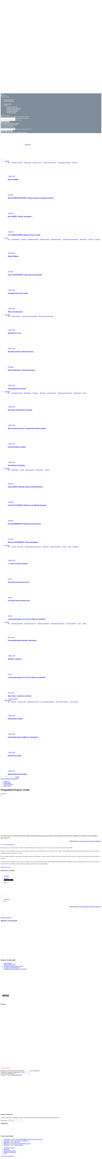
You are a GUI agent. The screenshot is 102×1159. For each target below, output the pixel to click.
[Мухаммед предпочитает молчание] (16, 405)
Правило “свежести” (15, 659)
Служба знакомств (9, 101)
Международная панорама (46, 316)
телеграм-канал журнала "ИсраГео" (91, 841)
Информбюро (27, 393)
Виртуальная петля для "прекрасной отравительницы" (27, 428)
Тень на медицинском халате (22, 1143)
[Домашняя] (4, 159)
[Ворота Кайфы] (16, 174)
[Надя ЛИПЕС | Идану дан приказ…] (16, 211)
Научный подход (51, 393)
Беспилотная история (15, 718)
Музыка (64, 546)
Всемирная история (16, 393)
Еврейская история (33, 239)
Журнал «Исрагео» (12, 107)
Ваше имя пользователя (21, 118)
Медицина (43, 393)
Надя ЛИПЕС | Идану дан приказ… (20, 216)
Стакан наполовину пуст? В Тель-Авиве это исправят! (27, 619)
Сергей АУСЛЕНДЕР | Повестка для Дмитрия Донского (27, 505)
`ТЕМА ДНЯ (11, 176)
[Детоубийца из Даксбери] (16, 460)
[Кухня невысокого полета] (16, 384)
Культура (7, 545)
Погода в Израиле (9, 99)
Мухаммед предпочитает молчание (20, 410)
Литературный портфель (47, 701)
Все (9, 162)
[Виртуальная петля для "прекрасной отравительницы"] (16, 423)
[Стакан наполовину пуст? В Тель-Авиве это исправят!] (16, 614)
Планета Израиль (8, 784)
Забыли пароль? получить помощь (10, 123)
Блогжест (13, 701)
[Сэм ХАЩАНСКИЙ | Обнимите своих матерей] (16, 230)
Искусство (20, 546)
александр (6, 1140)
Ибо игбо (17, 1142)
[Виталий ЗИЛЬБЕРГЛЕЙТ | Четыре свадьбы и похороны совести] (16, 193)
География (7, 314)
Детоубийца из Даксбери (16, 465)
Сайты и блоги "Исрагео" (14, 108)
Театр (69, 546)
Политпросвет (39, 470)
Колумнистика (30, 470)
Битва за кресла (19, 1145)
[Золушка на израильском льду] (16, 577)
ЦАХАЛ (47, 470)
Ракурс (85, 393)
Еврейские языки (44, 239)
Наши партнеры (11, 112)
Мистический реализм (62, 701)
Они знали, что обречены (22, 1140)
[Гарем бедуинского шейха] (16, 442)
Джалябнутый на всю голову (18, 293)
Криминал (35, 393)
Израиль (7, 161)
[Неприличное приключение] (16, 769)
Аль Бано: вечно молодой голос (19, 600)
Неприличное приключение (17, 774)
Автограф (10, 194)
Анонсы (13, 546)
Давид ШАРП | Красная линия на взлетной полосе (25, 487)
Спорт (79, 623)
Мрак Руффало (13, 256)
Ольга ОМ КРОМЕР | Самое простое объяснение (25, 275)
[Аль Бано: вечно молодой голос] (16, 596)
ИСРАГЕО (11, 1156)
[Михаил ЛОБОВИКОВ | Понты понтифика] (16, 537)
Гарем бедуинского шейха (17, 447)
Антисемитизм (15, 239)
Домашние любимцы (17, 623)
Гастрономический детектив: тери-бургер (22, 640)
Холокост (97, 239)
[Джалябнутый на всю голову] (16, 288)
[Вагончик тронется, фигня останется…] (16, 347)
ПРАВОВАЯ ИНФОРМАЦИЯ (9, 124)
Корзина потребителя (43, 623)
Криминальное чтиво (33, 701)
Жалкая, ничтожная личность (12, 998)
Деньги (22, 470)
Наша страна (27, 162)
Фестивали (76, 546)
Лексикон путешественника (29, 316)
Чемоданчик (8, 700)
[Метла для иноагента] (16, 307)
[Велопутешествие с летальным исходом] (16, 365)
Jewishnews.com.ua (5, 867)
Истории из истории (17, 162)
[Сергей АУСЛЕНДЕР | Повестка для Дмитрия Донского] (16, 500)
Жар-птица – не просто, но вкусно (19, 696)
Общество (7, 391)
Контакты (6, 1149)
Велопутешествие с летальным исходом (21, 370)
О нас (5, 105)
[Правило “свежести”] (16, 654)
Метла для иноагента (15, 311)
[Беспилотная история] (16, 714)
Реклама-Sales (7, 104)
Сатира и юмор (73, 701)
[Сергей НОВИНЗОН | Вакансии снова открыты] (16, 519)
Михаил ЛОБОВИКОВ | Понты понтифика (23, 542)
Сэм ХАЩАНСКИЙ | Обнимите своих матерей (24, 235)
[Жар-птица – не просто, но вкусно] (16, 691)
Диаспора (23, 239)
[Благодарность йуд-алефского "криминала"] (16, 732)
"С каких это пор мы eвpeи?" (18, 563)
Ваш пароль (18, 120)
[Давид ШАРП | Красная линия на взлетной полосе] (16, 482)
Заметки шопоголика (30, 623)
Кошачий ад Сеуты (14, 333)
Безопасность (15, 470)
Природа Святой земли (49, 162)
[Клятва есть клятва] (16, 751)
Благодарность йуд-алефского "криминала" (23, 737)
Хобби (84, 623)
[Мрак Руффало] (16, 251)
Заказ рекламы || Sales (9, 1150)
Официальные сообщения (65, 393)
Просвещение (77, 393)
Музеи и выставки (55, 546)
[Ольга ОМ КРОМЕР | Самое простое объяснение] (16, 270)
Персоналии (83, 239)
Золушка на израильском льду (18, 582)
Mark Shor (6, 1142)
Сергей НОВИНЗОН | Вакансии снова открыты (24, 524)
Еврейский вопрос (56, 239)
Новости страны (37, 162)
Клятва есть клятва (14, 755)
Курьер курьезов (15, 316)
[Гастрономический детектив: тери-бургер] (16, 635)
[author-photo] (4, 916)
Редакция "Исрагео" (6, 917)
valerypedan (7, 1139)
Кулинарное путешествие (58, 623)
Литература (46, 546)
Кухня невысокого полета (17, 388)
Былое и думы (22, 701)
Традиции (91, 239)
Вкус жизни (11, 637)
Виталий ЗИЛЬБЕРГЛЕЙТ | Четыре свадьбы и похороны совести (30, 198)
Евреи (6, 238)
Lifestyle (7, 622)
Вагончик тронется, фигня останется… (21, 351)
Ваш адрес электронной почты (23, 129)
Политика (7, 468)
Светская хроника (71, 623)
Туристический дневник (64, 162)
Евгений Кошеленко (9, 844)
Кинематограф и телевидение (33, 546)
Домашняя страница (9, 1147)
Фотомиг (74, 162)
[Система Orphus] (10, 1133)
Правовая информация (13, 109)
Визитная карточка (12, 111)
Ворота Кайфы (13, 179)
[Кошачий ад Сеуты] (16, 328)
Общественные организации (70, 239)
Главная (3, 778)
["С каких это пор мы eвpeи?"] (16, 559)
